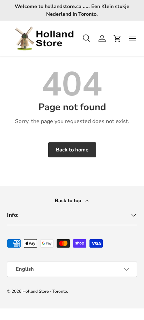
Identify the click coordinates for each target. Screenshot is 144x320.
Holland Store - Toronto (44, 291)
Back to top (68, 200)
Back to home (72, 149)
